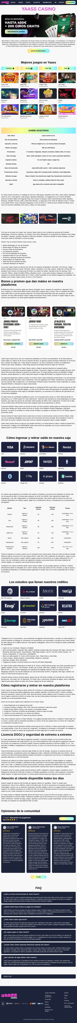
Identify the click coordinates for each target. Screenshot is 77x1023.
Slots (65, 68)
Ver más (38, 877)
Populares (9, 68)
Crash (47, 68)
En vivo (28, 68)
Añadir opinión (66, 818)
